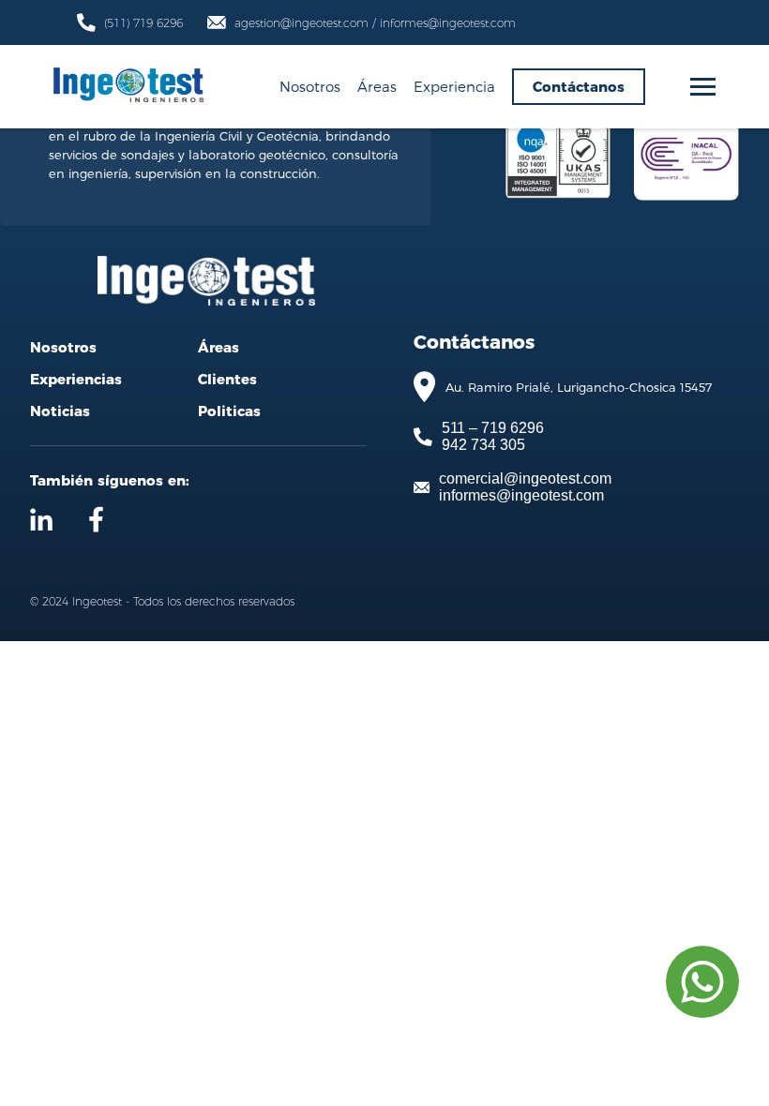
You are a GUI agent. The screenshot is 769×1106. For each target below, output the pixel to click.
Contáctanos (579, 87)
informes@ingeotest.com (521, 495)
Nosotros (309, 86)
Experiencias (76, 379)
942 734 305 (483, 445)
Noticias (60, 411)
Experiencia (454, 86)
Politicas (229, 411)
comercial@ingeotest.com (525, 478)
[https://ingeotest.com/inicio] (128, 86)
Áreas (377, 86)
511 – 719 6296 (493, 428)
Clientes (227, 379)
